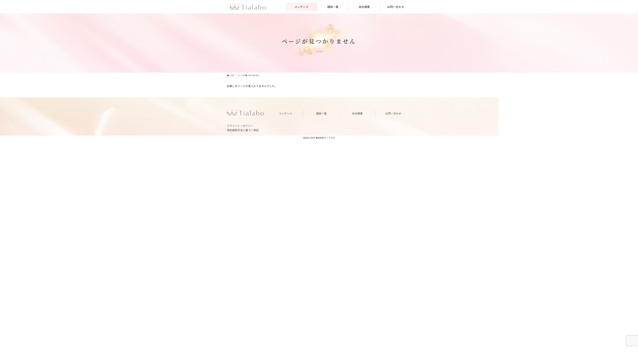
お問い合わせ (393, 113)
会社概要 (357, 113)
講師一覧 (321, 113)
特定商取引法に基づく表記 (243, 130)
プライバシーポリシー (240, 126)
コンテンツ (285, 113)
